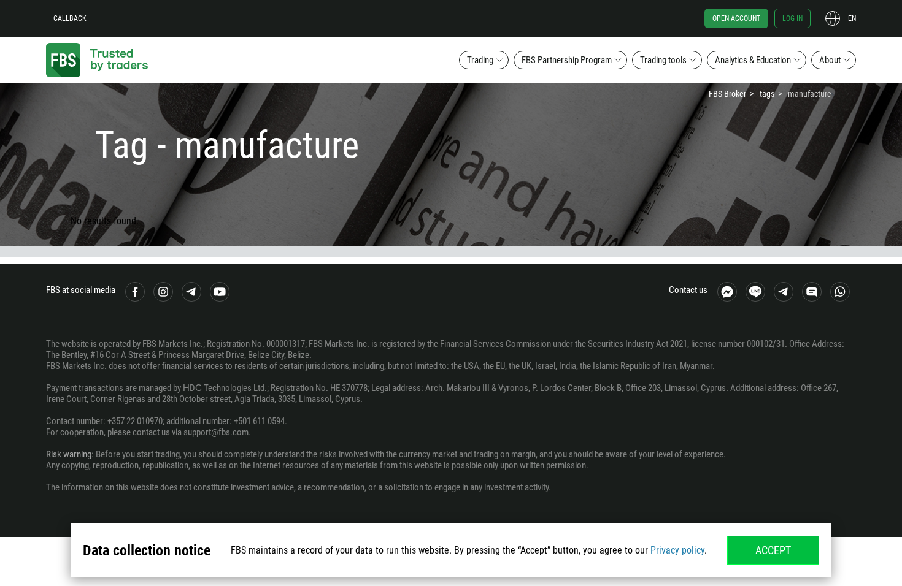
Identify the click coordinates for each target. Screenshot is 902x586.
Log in (792, 18)
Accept (773, 550)
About (830, 60)
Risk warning (68, 454)
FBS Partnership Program (567, 60)
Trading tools (663, 60)
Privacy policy (677, 550)
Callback (70, 18)
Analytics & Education (753, 60)
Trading (480, 60)
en (852, 18)
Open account (736, 18)
